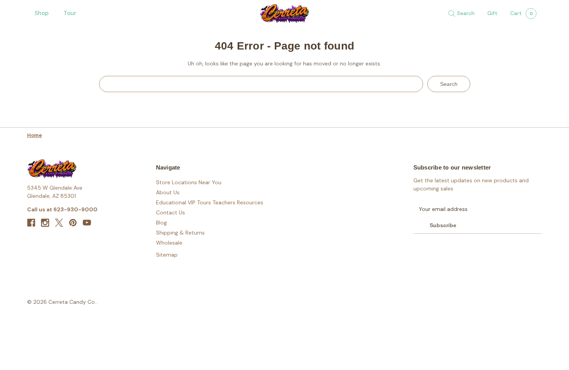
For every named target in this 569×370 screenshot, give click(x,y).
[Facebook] (31, 223)
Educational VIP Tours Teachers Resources (209, 202)
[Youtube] (87, 223)
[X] (59, 223)
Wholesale (169, 242)
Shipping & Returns (180, 232)
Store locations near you (188, 182)
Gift (492, 13)
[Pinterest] (73, 223)
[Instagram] (45, 223)
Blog (161, 222)
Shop (41, 13)
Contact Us (170, 212)
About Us (168, 192)
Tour (69, 13)
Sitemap (167, 254)
